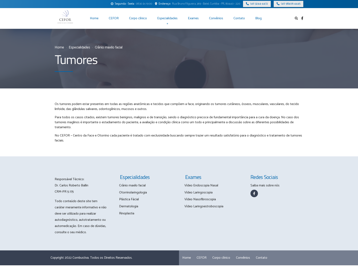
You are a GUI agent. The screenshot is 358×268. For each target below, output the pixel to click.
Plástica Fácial (129, 199)
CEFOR (114, 18)
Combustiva (81, 258)
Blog (258, 18)
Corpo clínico (138, 18)
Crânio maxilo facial (108, 47)
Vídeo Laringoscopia (198, 192)
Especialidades (167, 18)
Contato (239, 18)
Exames (193, 18)
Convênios (216, 18)
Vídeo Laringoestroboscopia (203, 206)
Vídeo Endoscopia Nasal (201, 185)
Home (94, 18)
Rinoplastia (126, 213)
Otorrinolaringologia (133, 192)
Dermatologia (128, 206)
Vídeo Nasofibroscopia (200, 199)
